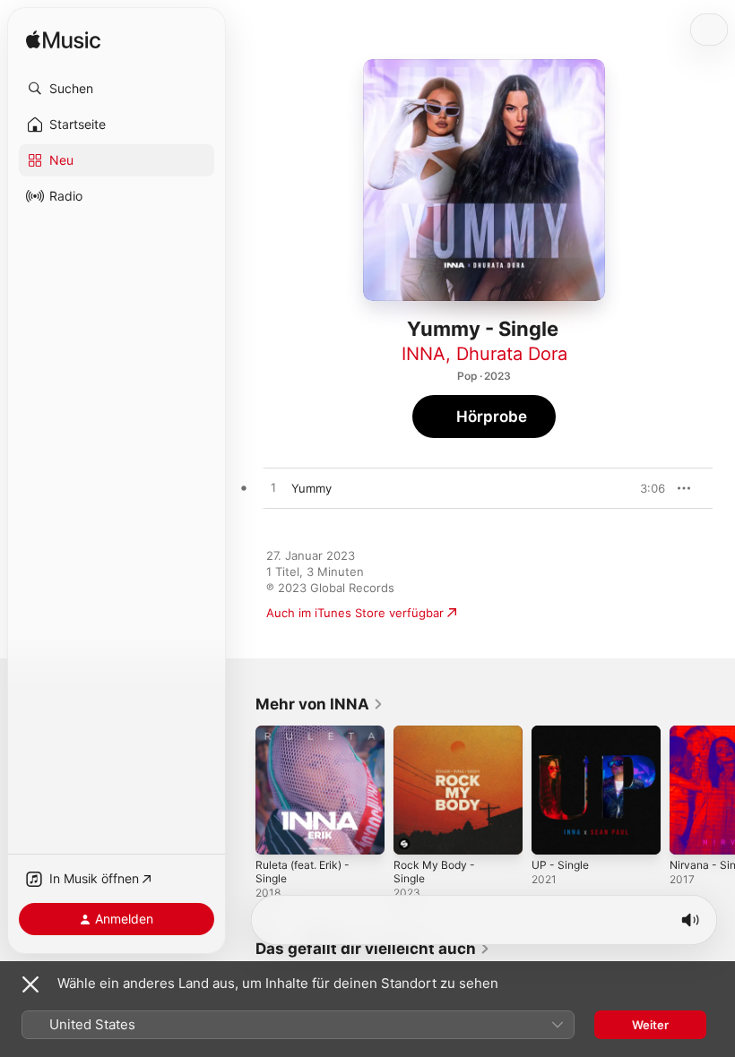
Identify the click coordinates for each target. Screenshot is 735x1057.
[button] (116, 88)
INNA (423, 354)
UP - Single (560, 865)
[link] (319, 704)
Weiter (650, 1025)
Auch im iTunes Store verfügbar (355, 613)
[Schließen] (30, 984)
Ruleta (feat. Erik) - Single (302, 871)
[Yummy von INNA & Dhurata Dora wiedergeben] (273, 488)
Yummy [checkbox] (311, 488)
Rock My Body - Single (434, 871)
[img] (63, 40)
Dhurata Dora (511, 354)
